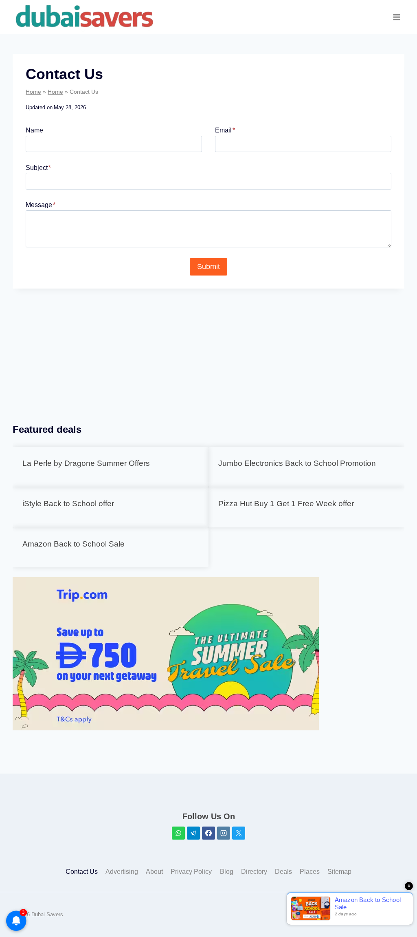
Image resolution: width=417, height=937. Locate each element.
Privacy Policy (191, 871)
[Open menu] (396, 17)
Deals (283, 871)
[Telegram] (193, 833)
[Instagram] (223, 833)
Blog (226, 871)
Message (40, 204)
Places (310, 871)
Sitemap (339, 871)
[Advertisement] (208, 355)
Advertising (121, 871)
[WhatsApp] (178, 833)
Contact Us (82, 871)
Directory (254, 871)
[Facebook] (208, 833)
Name (34, 130)
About (154, 871)
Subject (38, 167)
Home (33, 92)
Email (225, 130)
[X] (238, 833)
